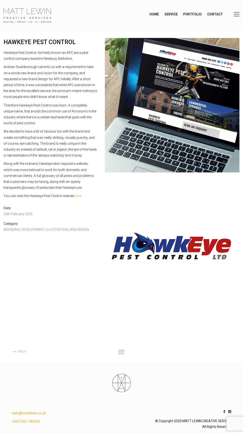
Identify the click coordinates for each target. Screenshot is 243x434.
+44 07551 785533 (26, 421)
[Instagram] (229, 412)
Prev (21, 351)
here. (78, 196)
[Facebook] (224, 412)
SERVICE (171, 14)
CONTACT (215, 14)
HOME (154, 14)
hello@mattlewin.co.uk (29, 413)
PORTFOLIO (192, 14)
